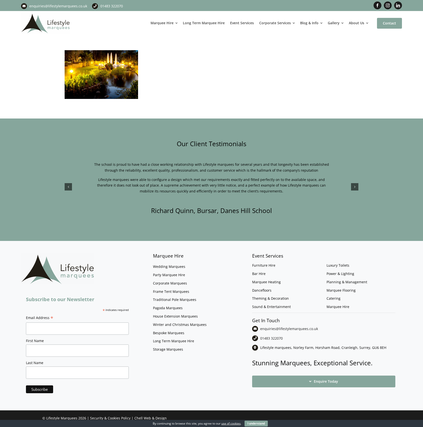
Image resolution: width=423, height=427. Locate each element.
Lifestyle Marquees (61, 418)
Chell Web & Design (150, 418)
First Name (35, 340)
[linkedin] (398, 5)
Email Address (39, 318)
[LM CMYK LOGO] (45, 14)
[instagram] (388, 5)
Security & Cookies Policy (110, 418)
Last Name (34, 362)
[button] (68, 186)
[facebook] (377, 5)
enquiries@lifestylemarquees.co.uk (58, 6)
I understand (256, 423)
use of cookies (231, 423)
